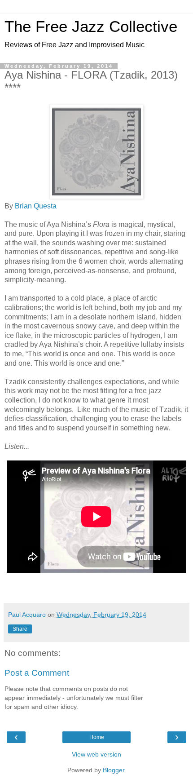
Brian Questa (36, 206)
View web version (96, 754)
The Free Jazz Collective (90, 26)
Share (20, 629)
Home (96, 737)
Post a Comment (36, 672)
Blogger (113, 770)
